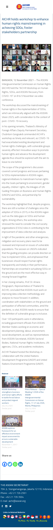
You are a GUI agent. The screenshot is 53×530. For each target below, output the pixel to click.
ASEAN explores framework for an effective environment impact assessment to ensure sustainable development (11, 435)
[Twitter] (9, 462)
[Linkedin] (20, 462)
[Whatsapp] (15, 462)
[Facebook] (4, 462)
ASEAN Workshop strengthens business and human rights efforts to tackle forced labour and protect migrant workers (12, 396)
